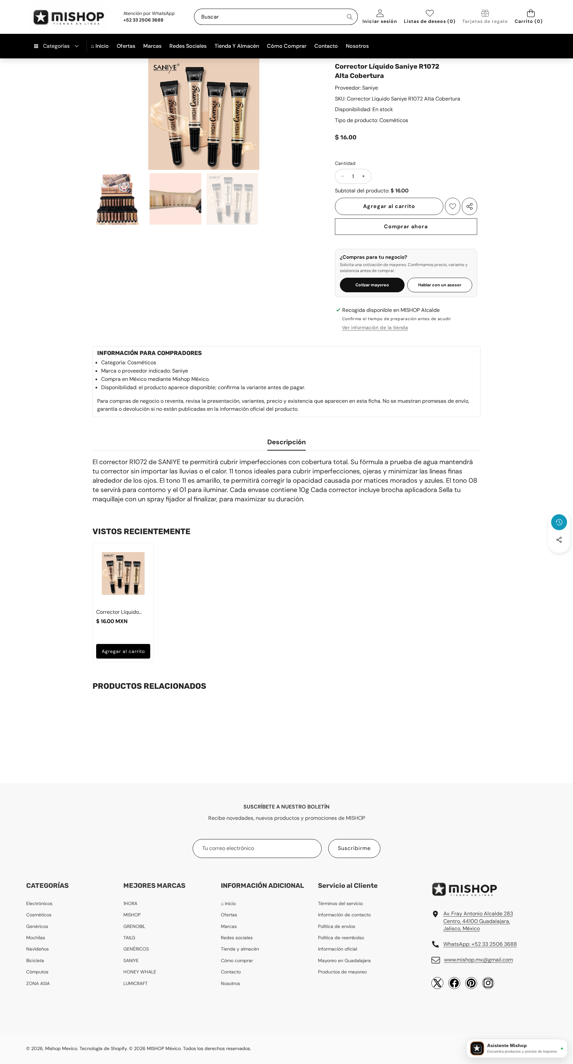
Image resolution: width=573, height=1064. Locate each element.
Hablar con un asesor (439, 285)
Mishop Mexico (61, 1048)
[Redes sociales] (559, 540)
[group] (118, 199)
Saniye (370, 87)
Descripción (286, 442)
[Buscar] (349, 16)
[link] (485, 17)
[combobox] (276, 16)
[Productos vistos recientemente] (559, 522)
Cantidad (345, 163)
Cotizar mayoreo (372, 285)
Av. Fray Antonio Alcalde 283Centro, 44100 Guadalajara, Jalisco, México (478, 921)
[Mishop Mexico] (58, 17)
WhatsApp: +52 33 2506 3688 (480, 944)
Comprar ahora (406, 226)
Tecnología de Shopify (103, 1048)
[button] (531, 16)
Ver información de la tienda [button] (375, 327)
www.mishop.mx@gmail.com (478, 959)
